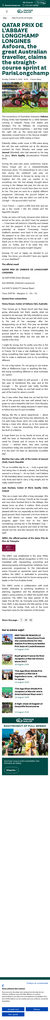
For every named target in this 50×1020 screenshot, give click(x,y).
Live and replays (32, 5)
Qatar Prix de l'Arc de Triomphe (22, 18)
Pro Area (40, 2)
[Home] (25, 11)
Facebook (21, 620)
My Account (28, 2)
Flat (5, 18)
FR (44, 4)
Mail (31, 620)
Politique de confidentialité (37, 983)
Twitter (26, 620)
